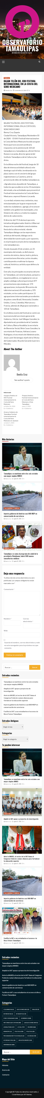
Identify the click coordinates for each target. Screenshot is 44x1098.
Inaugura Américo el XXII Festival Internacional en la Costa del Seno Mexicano (10, 400)
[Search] (39, 62)
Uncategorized (25, 1040)
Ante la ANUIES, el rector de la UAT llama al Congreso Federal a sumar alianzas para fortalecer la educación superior (20, 697)
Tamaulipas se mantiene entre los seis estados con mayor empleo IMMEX (21, 474)
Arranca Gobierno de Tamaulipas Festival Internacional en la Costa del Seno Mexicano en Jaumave (11, 416)
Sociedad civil (9, 1040)
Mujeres (32, 1027)
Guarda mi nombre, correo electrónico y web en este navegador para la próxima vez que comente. (22, 645)
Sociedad (31, 1036)
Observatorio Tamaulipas (22, 45)
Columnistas (9, 1009)
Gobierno (6, 78)
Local (12, 468)
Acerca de (6, 1070)
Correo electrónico (28, 620)
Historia (5, 1065)
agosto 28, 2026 (17, 479)
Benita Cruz (9, 90)
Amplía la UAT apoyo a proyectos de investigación (17, 690)
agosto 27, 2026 (17, 821)
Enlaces (35, 1009)
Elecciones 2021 (23, 1009)
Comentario (9, 589)
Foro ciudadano (8, 508)
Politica (19, 1031)
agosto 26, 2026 (17, 519)
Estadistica (21, 1014)
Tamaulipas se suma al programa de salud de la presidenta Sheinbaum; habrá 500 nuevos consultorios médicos (21, 556)
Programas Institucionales (14, 1036)
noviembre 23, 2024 (20, 90)
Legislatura (9, 1027)
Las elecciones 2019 (31, 1022)
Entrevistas (8, 1014)
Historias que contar (12, 1022)
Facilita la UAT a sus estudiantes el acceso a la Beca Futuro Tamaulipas (21, 712)
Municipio (8, 1031)
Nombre (7, 619)
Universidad (7, 813)
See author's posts (22, 380)
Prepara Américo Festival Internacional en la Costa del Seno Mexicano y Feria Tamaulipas (30, 400)
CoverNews (16, 1094)
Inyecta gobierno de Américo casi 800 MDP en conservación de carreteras (20, 514)
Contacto (5, 1075)
